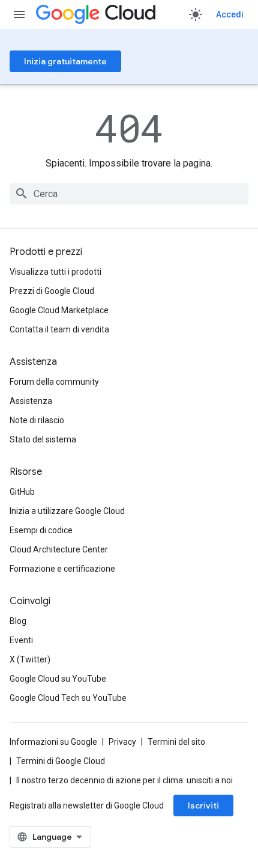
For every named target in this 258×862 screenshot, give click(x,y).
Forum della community (54, 382)
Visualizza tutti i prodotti (55, 272)
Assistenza (31, 401)
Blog (18, 621)
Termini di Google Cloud (60, 761)
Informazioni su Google (53, 742)
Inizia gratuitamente (65, 61)
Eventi (21, 640)
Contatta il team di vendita (59, 329)
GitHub (22, 492)
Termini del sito (176, 742)
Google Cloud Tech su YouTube (68, 698)
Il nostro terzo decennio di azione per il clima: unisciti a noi (124, 780)
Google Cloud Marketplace (59, 310)
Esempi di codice (41, 530)
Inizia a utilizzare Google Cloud (67, 511)
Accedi (230, 14)
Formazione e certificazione (62, 568)
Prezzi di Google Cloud (52, 291)
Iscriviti (203, 805)
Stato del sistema (43, 439)
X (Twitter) (30, 659)
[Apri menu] (19, 14)
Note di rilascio (37, 420)
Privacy (122, 742)
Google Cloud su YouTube (58, 678)
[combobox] (129, 193)
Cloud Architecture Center (59, 549)
